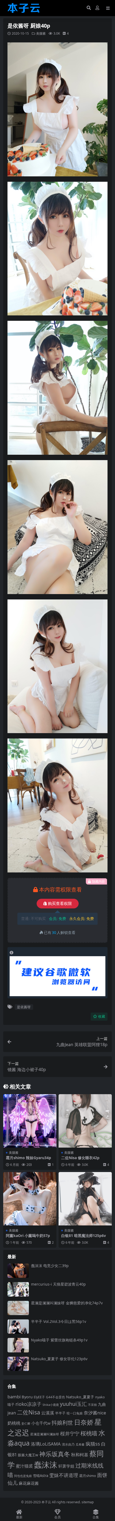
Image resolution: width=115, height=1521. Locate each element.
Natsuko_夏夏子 (80, 1396)
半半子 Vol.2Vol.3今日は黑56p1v (58, 1321)
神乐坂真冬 (54, 1454)
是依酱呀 (24, 1007)
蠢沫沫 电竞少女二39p (50, 1265)
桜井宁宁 (69, 1433)
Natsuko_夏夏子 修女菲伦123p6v (59, 1358)
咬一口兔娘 (75, 1413)
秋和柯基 (79, 1455)
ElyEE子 (39, 1397)
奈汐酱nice (95, 1413)
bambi (14, 1396)
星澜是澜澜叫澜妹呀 (44, 1434)
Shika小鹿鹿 (51, 1405)
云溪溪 (47, 1413)
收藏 (101, 1016)
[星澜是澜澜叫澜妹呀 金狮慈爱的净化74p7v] (18, 1308)
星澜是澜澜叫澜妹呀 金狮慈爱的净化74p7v (67, 1302)
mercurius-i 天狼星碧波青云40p (58, 1284)
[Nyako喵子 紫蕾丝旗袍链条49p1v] (18, 1345)
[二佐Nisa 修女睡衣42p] (85, 1121)
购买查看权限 (60, 903)
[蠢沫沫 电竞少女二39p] (18, 1271)
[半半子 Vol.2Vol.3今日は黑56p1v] (18, 1326)
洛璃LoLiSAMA (46, 1444)
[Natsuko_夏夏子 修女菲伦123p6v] (18, 1364)
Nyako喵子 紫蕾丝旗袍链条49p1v (59, 1339)
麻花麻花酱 (29, 1483)
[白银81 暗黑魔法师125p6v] (85, 1198)
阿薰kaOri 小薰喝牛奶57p (28, 1235)
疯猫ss (93, 1443)
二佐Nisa (28, 1412)
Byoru (27, 1396)
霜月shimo (87, 1475)
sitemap (88, 1502)
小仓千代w (41, 1423)
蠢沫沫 (45, 1464)
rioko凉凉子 (28, 1404)
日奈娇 (83, 1422)
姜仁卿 (25, 1423)
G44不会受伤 (55, 1397)
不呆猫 (92, 1405)
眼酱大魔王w (28, 1455)
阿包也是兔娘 (23, 1476)
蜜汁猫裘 (24, 1466)
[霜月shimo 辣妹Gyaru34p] (29, 1121)
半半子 (60, 1413)
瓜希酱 (80, 1444)
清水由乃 (68, 1444)
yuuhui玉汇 (73, 1403)
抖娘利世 (62, 1422)
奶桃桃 (13, 1423)
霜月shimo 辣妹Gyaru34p (28, 1157)
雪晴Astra (40, 1475)
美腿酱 (41, 33)
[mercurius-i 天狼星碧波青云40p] (18, 1289)
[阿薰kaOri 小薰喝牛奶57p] (29, 1198)
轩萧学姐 (66, 1466)
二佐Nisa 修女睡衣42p (80, 1157)
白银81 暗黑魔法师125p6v (83, 1235)
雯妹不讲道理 (63, 1475)
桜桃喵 (88, 1433)
